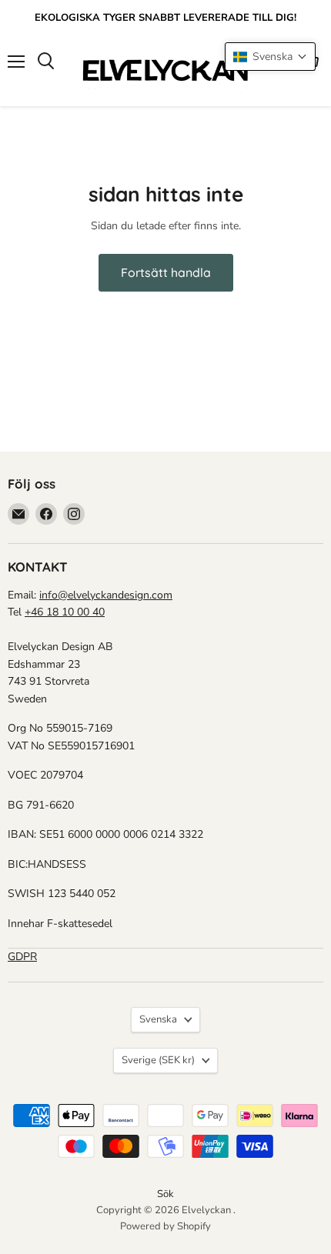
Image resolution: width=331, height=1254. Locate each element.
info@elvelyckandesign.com (105, 595)
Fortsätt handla (166, 272)
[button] (270, 56)
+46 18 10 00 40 (65, 612)
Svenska (158, 1019)
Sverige (158, 1060)
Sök (165, 1194)
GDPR (22, 956)
